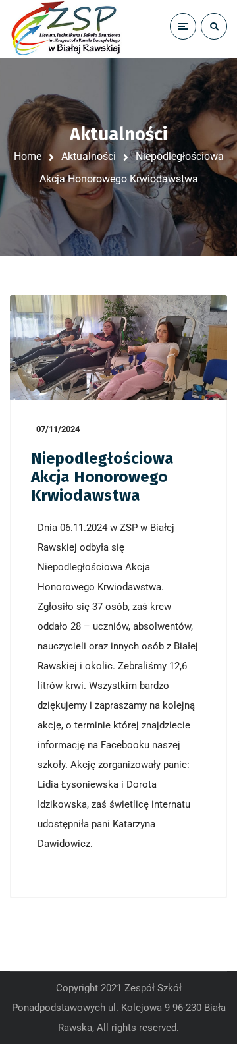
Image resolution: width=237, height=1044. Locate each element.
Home (27, 156)
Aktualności (88, 156)
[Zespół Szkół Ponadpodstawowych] (66, 29)
